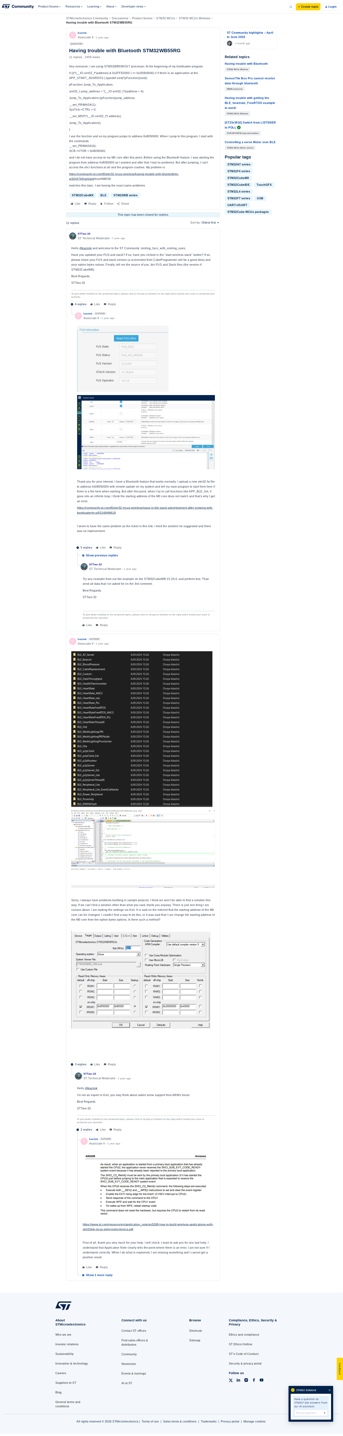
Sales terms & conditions (180, 1421)
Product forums (142, 18)
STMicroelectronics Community (87, 18)
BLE (103, 195)
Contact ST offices (133, 1330)
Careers (60, 1373)
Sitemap (194, 1340)
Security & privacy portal (245, 1363)
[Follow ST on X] (231, 1381)
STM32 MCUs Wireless (194, 18)
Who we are (63, 1334)
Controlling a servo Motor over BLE (250, 142)
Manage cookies (254, 1421)
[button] (308, 6)
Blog (58, 1392)
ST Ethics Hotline (240, 1344)
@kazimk (85, 248)
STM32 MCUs (165, 18)
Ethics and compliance (244, 1334)
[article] (143, 269)
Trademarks (209, 1421)
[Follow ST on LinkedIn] (238, 1380)
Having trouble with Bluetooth (246, 63)
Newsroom (128, 1363)
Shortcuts (195, 1330)
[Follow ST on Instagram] (246, 1380)
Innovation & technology (71, 1363)
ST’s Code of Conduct (244, 1353)
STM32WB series (125, 195)
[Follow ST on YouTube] (261, 1380)
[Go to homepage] (81, 1309)
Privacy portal (230, 1421)
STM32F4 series (238, 171)
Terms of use (150, 1421)
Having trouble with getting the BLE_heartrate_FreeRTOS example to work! (250, 102)
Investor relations (67, 1344)
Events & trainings (133, 1373)
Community (129, 1354)
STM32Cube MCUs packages (248, 211)
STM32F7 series (238, 198)
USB (260, 198)
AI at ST (126, 1383)
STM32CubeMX (83, 195)
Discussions (120, 18)
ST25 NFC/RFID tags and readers (243, 133)
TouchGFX (264, 184)
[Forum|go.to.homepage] (18, 7)
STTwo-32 (84, 233)
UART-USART (237, 205)
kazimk (82, 32)
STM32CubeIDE (238, 184)
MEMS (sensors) (235, 89)
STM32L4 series (238, 191)
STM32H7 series (239, 164)
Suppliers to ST (65, 1382)
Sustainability (64, 1353)
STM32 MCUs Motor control (240, 148)
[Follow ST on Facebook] (254, 1380)
